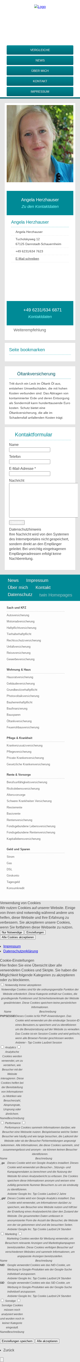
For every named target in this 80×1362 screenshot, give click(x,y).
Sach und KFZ (16, 607)
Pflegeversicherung (19, 751)
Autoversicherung (18, 615)
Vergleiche (40, 50)
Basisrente (13, 813)
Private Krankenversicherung (25, 758)
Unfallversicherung (18, 646)
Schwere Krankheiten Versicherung (29, 801)
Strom (10, 856)
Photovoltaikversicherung (23, 696)
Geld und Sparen (18, 849)
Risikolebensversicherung (23, 788)
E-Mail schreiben (27, 258)
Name (14, 445)
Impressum (40, 91)
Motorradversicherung (20, 621)
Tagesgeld (13, 882)
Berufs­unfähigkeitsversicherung (27, 782)
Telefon (15, 456)
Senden (17, 522)
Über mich (40, 71)
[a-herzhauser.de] (40, 7)
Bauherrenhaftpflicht (19, 702)
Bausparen (13, 714)
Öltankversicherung (19, 721)
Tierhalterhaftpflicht (19, 634)
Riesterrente (14, 807)
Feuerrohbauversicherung (23, 727)
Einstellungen (35, 932)
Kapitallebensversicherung (23, 838)
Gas (9, 863)
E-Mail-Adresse (22, 468)
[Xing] (40, 26)
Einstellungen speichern (17, 1341)
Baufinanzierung (17, 708)
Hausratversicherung (20, 677)
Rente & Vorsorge (19, 774)
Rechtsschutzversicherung (24, 640)
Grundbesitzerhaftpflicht (22, 689)
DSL (9, 869)
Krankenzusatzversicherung (24, 745)
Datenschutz (20, 594)
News (40, 60)
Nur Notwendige (12, 932)
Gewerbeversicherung (20, 659)
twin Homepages (55, 595)
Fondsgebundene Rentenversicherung (31, 832)
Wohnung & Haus (19, 669)
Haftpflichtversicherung (21, 627)
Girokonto (13, 875)
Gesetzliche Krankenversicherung (28, 764)
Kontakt (40, 81)
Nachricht (16, 480)
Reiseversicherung (18, 652)
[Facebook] (40, 19)
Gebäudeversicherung (21, 683)
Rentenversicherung (19, 820)
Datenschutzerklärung (20, 951)
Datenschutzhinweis (25, 529)
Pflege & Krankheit (19, 738)
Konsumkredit (15, 888)
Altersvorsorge (16, 794)
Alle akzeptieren (47, 1341)
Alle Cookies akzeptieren (18, 937)
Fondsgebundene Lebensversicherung (31, 826)
